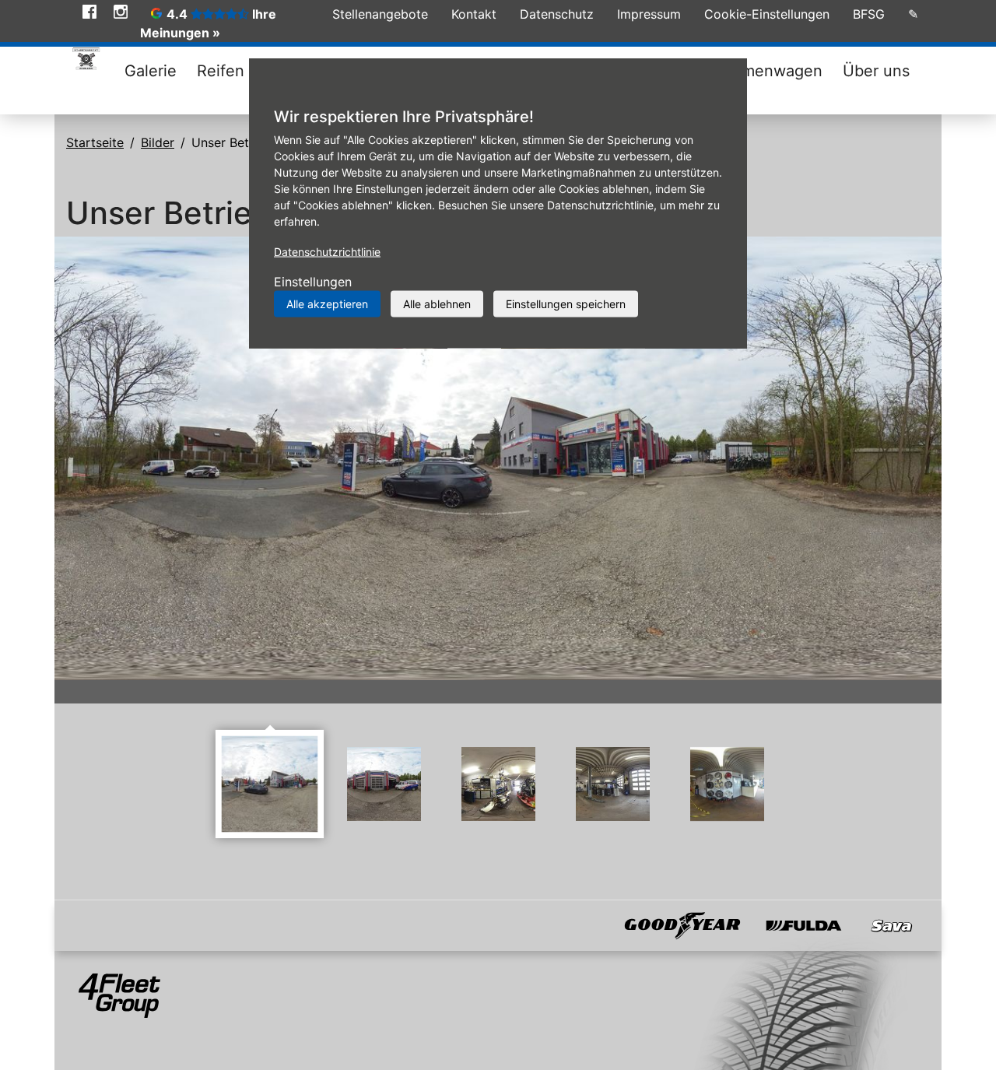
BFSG (869, 14)
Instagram (120, 11)
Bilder (157, 142)
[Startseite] (85, 62)
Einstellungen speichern (566, 303)
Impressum (649, 14)
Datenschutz (557, 14)
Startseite (95, 142)
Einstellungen (313, 281)
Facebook (89, 11)
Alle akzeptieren (327, 303)
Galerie (150, 70)
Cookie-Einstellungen (766, 14)
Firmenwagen (772, 70)
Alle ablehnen (437, 303)
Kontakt (473, 14)
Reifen (220, 70)
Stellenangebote (380, 14)
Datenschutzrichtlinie (327, 251)
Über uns (876, 70)
